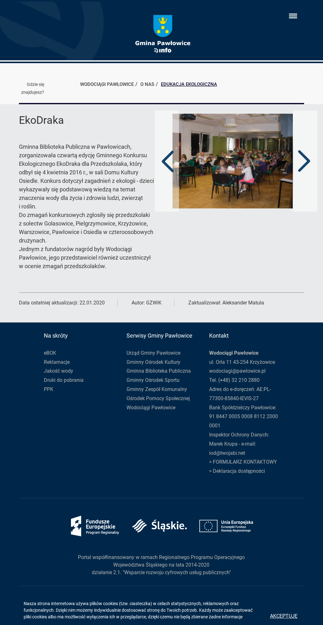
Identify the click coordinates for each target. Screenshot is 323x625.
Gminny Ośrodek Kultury (153, 362)
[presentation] (168, 161)
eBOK (50, 353)
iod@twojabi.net (227, 453)
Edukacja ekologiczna (189, 84)
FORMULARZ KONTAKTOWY (245, 462)
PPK (48, 389)
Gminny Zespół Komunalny (156, 389)
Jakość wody (58, 371)
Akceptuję (283, 616)
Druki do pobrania (64, 380)
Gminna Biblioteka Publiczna (158, 371)
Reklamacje (57, 362)
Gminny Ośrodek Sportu (152, 380)
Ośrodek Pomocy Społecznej (158, 398)
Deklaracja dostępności (239, 471)
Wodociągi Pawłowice (150, 408)
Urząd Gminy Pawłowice (153, 353)
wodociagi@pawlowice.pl (237, 371)
